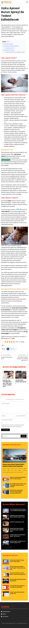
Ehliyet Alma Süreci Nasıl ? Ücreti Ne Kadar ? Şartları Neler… (17, 530)
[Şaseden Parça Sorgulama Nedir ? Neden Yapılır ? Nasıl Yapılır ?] (6, 517)
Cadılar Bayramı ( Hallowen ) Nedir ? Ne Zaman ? (18, 535)
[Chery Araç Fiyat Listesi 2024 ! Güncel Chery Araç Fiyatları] (14, 456)
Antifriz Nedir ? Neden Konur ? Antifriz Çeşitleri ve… (18, 541)
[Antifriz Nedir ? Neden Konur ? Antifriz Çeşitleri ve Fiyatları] (6, 543)
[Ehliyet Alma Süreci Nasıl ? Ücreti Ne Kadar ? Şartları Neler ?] (6, 530)
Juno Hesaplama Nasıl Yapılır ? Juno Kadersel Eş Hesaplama (18, 509)
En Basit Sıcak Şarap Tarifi (17, 522)
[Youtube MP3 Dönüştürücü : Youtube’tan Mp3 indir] (6, 587)
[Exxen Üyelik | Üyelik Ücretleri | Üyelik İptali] (6, 581)
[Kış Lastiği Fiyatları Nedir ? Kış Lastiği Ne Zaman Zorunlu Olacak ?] (6, 485)
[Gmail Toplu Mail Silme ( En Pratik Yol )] (6, 593)
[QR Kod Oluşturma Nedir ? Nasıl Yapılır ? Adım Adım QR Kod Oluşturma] (6, 568)
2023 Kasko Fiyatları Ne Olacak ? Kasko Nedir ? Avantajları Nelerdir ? (16, 491)
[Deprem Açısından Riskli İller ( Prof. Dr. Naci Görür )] (6, 479)
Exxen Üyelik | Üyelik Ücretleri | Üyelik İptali (18, 580)
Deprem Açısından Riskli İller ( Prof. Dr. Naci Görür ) (18, 478)
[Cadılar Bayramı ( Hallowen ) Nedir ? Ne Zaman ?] (6, 536)
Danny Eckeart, (22, 324)
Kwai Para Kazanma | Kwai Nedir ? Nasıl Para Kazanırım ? (18, 573)
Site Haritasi (5, 616)
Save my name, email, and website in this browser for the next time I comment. (12, 425)
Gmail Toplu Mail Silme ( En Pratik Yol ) (17, 592)
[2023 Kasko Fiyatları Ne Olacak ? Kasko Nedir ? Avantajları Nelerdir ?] (6, 492)
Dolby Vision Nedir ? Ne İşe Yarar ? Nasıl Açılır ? (17, 560)
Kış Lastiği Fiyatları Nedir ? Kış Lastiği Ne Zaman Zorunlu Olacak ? (18, 485)
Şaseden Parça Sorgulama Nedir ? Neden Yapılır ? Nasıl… (18, 516)
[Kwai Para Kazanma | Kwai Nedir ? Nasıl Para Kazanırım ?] (6, 574)
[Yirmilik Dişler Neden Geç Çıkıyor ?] (20, 375)
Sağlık (13, 338)
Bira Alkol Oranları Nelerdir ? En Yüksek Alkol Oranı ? (22, 358)
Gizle (8, 41)
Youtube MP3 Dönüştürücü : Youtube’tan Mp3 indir (17, 586)
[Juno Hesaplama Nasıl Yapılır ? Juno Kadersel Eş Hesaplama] (6, 510)
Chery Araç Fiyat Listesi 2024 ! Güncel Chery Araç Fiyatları (13, 465)
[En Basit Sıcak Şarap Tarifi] (6, 523)
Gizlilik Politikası (6, 611)
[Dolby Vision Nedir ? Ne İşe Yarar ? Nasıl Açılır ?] (6, 561)
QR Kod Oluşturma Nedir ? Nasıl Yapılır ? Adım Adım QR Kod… (17, 568)
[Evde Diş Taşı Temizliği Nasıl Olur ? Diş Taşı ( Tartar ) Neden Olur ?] (8, 375)
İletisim (4, 614)
